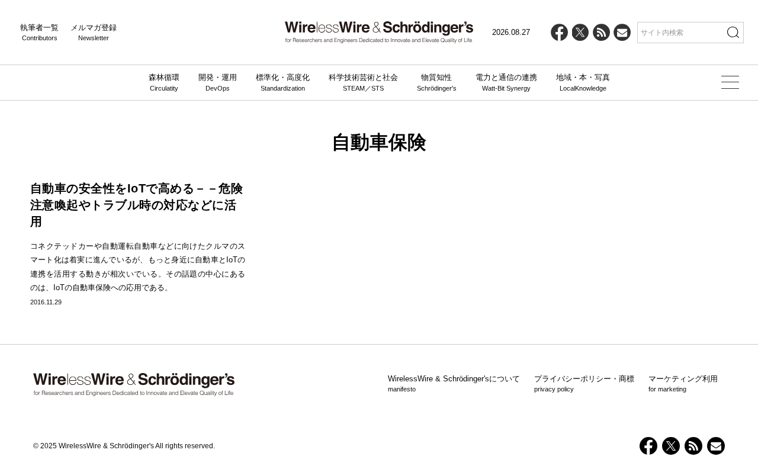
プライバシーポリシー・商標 (584, 383)
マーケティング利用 (683, 383)
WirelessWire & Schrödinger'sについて (454, 383)
